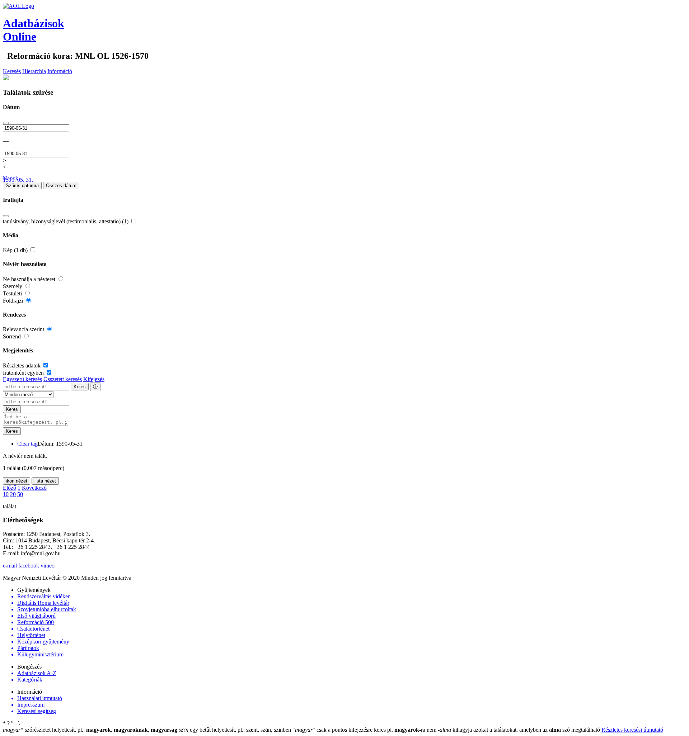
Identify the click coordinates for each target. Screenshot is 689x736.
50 (20, 494)
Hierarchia (34, 71)
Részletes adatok (22, 365)
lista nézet (45, 481)
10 (6, 494)
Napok (10, 178)
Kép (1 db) (16, 250)
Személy (13, 286)
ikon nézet (16, 481)
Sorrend (12, 336)
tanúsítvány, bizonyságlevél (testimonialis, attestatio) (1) (66, 221)
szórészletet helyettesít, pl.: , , (90, 730)
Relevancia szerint (24, 329)
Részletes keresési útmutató (632, 730)
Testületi (13, 293)
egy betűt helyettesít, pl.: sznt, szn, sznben (235, 730)
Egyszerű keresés (22, 379)
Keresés (12, 71)
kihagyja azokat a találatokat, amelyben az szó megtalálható (519, 730)
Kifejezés (93, 379)
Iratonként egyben (24, 373)
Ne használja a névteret (30, 279)
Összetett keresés (62, 379)
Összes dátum (61, 185)
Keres (80, 386)
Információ (59, 71)
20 (13, 494)
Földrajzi (13, 301)
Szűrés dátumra (22, 185)
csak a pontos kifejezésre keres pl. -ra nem (365, 730)
